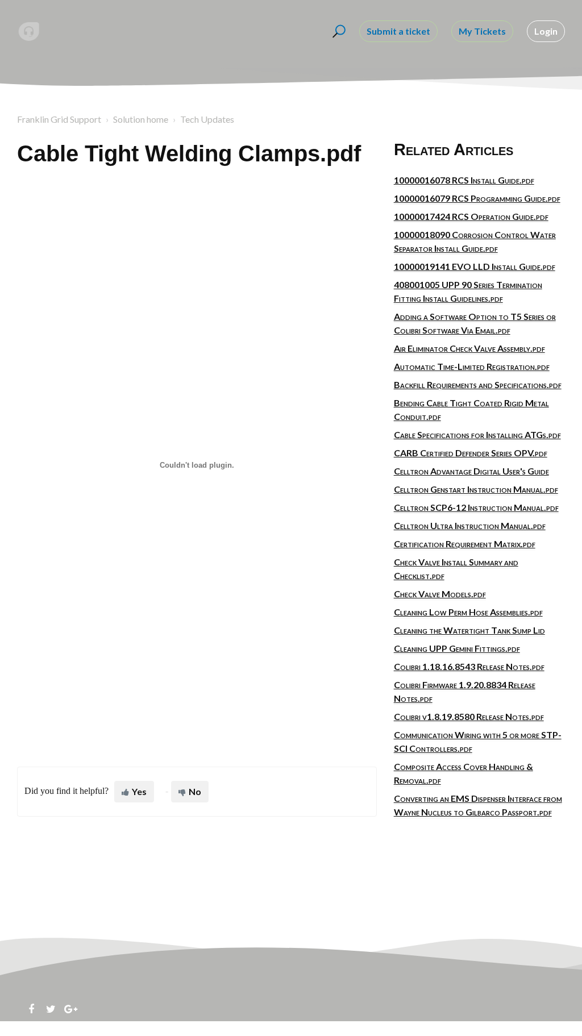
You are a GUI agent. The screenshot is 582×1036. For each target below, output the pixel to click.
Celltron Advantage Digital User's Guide (471, 470)
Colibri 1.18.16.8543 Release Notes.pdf (469, 666)
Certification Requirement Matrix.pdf (464, 543)
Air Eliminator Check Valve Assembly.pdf (469, 348)
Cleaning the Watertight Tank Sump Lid (469, 630)
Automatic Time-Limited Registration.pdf (472, 366)
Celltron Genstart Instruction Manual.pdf (476, 489)
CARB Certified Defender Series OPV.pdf (470, 452)
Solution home (140, 119)
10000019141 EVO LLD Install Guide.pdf (474, 266)
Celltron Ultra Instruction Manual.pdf (470, 525)
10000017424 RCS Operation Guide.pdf (471, 216)
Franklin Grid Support (59, 119)
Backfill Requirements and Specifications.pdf (478, 384)
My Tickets (482, 31)
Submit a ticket (398, 31)
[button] (337, 31)
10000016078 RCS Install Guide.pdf (464, 179)
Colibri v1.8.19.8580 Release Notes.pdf (469, 716)
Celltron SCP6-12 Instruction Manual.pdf (476, 507)
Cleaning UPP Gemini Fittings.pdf (457, 648)
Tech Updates (207, 119)
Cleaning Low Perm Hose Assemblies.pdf (468, 611)
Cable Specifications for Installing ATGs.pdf (477, 434)
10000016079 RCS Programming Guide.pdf (477, 198)
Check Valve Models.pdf (440, 593)
